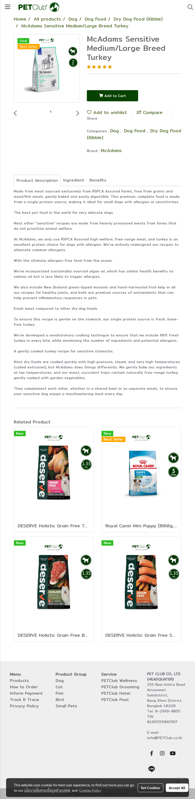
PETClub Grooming (120, 687)
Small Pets (66, 706)
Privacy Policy (24, 706)
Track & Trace (24, 699)
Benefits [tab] (97, 180)
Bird (60, 699)
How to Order (24, 687)
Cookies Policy (90, 790)
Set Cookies (150, 787)
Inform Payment (26, 693)
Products (19, 680)
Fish (59, 693)
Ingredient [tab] (73, 180)
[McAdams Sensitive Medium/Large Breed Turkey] (46, 69)
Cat (59, 687)
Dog (115, 130)
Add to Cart (114, 96)
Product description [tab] (37, 180)
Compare (151, 112)
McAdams (111, 150)
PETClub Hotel (115, 693)
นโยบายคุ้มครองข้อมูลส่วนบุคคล (47, 790)
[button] (189, 7)
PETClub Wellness (119, 680)
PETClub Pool (114, 699)
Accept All (177, 787)
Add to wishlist (109, 112)
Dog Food (135, 130)
